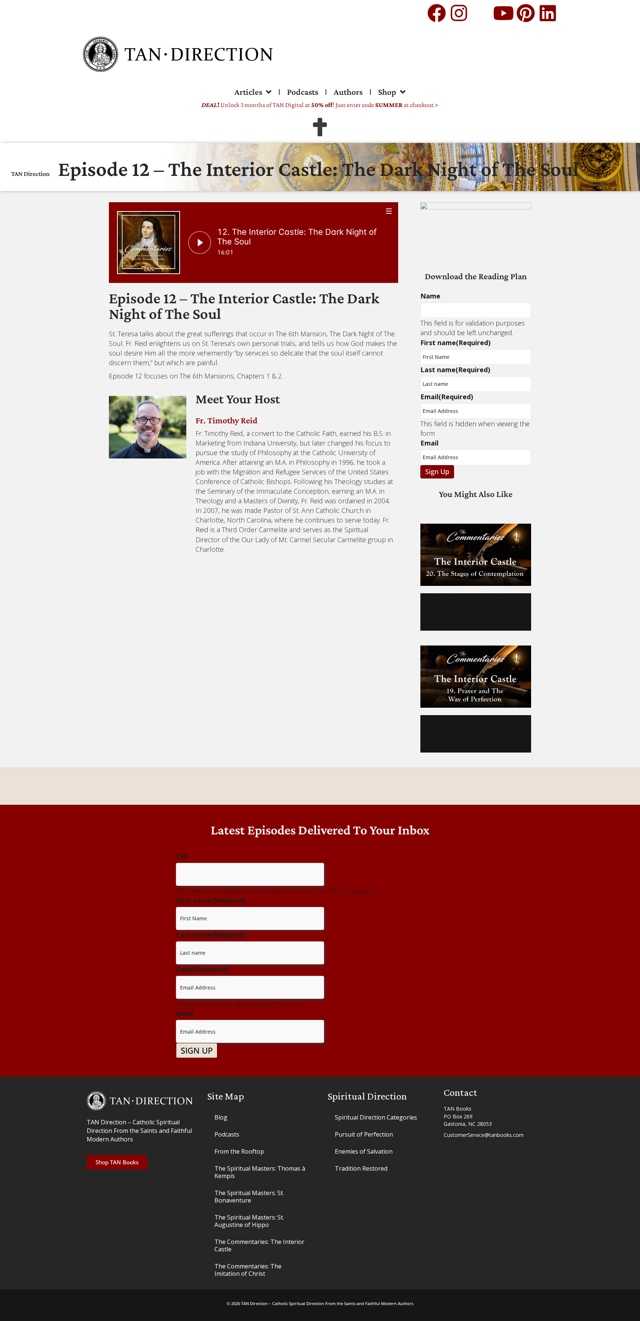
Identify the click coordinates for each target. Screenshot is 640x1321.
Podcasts (302, 92)
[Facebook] (436, 13)
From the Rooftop (239, 1151)
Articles (248, 92)
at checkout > (407, 105)
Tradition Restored (361, 1168)
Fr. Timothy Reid (226, 420)
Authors (348, 92)
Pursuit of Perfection (364, 1134)
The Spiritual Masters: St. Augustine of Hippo (249, 1221)
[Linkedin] (548, 13)
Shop (387, 92)
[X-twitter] (481, 13)
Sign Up (437, 471)
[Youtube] (503, 13)
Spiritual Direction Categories (376, 1117)
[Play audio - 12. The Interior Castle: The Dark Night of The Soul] (199, 242)
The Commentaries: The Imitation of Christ (247, 1270)
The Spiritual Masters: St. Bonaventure (249, 1196)
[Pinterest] (525, 13)
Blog (220, 1117)
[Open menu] (389, 211)
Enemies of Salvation (364, 1151)
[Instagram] (459, 13)
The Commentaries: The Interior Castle (259, 1245)
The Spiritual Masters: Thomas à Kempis (259, 1172)
